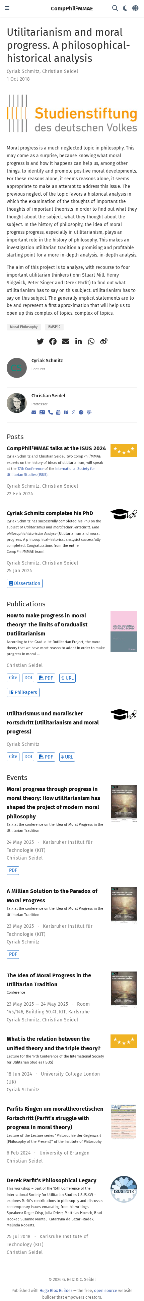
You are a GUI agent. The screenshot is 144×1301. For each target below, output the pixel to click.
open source (105, 1290)
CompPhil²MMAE (72, 8)
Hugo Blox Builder (56, 1290)
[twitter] (40, 341)
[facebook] (53, 341)
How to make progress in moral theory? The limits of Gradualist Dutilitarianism (47, 624)
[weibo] (104, 341)
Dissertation (27, 583)
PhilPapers (26, 692)
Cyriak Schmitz (23, 71)
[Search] (115, 8)
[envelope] (66, 341)
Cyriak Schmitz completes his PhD (50, 513)
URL (70, 678)
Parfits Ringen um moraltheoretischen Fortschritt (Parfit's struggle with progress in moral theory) (55, 1117)
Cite (13, 678)
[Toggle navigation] (7, 8)
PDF (49, 678)
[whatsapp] (91, 341)
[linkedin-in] (78, 341)
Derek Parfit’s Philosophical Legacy (51, 1180)
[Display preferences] (125, 8)
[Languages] (135, 8)
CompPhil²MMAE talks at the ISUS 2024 (56, 448)
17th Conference (30, 469)
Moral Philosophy (24, 327)
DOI (28, 678)
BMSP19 (54, 327)
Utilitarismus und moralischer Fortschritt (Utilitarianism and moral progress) (53, 722)
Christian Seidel (60, 71)
